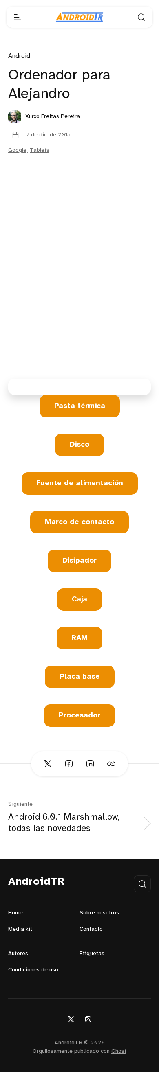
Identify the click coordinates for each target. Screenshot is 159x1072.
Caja (79, 599)
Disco (79, 445)
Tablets (39, 150)
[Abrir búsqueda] (141, 17)
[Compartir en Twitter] (47, 763)
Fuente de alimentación (79, 483)
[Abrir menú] (17, 17)
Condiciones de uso (33, 970)
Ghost (118, 1051)
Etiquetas (92, 954)
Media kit (20, 929)
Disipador (79, 561)
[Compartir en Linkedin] (90, 763)
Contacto (91, 929)
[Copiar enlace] (111, 763)
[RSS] (88, 1018)
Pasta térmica (79, 406)
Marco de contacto (79, 522)
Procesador (79, 715)
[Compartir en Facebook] (68, 763)
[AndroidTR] (79, 17)
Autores (18, 954)
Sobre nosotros (99, 913)
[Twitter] (71, 1018)
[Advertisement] (79, 270)
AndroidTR (36, 882)
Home (15, 913)
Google (17, 150)
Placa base (80, 677)
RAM (79, 638)
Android (19, 56)
